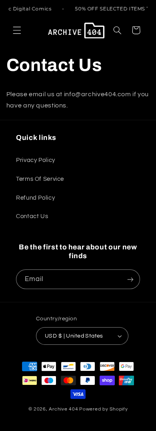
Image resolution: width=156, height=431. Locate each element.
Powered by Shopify (103, 409)
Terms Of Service (40, 179)
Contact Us (32, 216)
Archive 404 (63, 409)
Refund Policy (35, 198)
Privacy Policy (35, 160)
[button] (17, 30)
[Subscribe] (130, 279)
